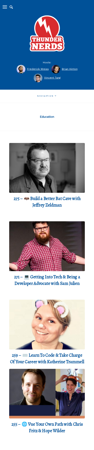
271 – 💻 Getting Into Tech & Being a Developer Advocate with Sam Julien (47, 280)
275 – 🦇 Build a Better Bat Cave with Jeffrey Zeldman (47, 201)
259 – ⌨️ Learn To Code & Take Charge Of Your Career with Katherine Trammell (47, 358)
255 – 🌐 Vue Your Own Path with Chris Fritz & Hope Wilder (47, 427)
